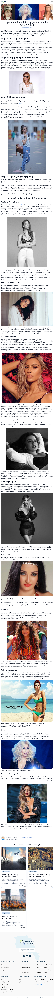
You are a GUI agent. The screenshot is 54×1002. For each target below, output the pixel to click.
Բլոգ (2, 970)
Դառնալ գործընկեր (39, 984)
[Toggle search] (48, 1)
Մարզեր (3, 979)
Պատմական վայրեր (42, 967)
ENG (3, 999)
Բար (20, 979)
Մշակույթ (3, 965)
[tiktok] (30, 956)
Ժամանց (24, 970)
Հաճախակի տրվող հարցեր (41, 982)
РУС (9, 999)
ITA (18, 999)
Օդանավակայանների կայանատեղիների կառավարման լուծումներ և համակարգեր (12, 876)
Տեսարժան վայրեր (42, 972)
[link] (13, 867)
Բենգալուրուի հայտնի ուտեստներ (10, 917)
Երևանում (19, 205)
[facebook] (24, 956)
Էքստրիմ (24, 965)
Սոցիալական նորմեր (7, 992)
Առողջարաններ (26, 967)
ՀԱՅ (6, 999)
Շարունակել (22, 886)
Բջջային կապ (5, 987)
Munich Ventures (48, 997)
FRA (12, 999)
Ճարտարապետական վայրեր (45, 965)
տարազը (21, 103)
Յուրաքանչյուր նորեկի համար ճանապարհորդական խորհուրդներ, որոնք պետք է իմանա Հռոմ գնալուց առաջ (39, 876)
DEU (15, 999)
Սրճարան (21, 982)
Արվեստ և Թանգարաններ (44, 970)
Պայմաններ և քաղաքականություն (43, 979)
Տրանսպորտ (4, 984)
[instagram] (27, 956)
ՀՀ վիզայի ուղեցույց (6, 982)
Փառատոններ (5, 967)
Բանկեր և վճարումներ (7, 989)
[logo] (4, 1)
